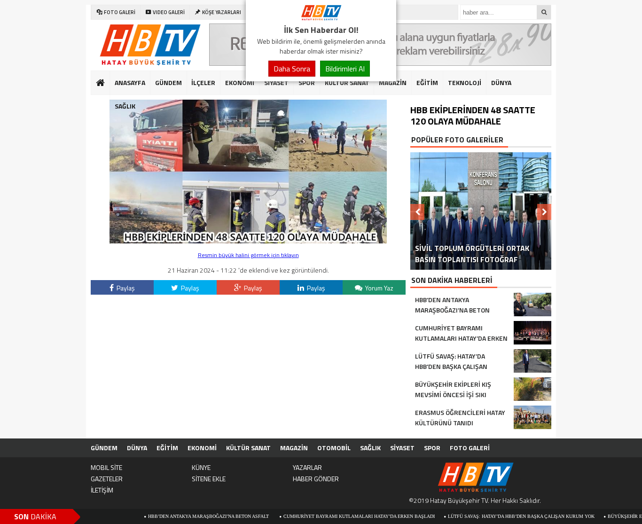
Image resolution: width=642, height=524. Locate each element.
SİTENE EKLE (209, 479)
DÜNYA (501, 82)
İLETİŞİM (102, 490)
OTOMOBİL (334, 448)
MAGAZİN (393, 82)
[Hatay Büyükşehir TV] (321, 17)
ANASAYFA (130, 82)
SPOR (306, 82)
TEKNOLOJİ (464, 82)
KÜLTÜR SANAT (347, 82)
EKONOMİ (239, 82)
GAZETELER (107, 479)
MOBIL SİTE (106, 467)
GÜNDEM (168, 82)
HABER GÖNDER (316, 479)
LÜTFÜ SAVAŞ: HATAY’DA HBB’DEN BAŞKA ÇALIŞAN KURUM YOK (502, 516)
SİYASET (276, 82)
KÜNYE (201, 467)
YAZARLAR (307, 467)
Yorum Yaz (378, 288)
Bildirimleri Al (345, 68)
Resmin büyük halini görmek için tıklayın (248, 254)
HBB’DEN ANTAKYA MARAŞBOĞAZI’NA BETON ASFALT (190, 516)
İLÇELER (203, 82)
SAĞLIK (125, 106)
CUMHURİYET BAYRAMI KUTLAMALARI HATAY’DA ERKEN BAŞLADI (339, 516)
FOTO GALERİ (470, 448)
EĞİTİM (427, 82)
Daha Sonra (292, 68)
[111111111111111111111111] (248, 241)
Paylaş (125, 288)
